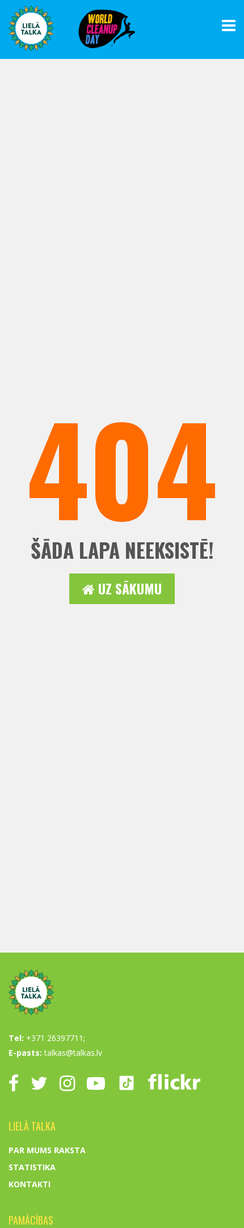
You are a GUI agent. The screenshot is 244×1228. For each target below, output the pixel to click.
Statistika (32, 1167)
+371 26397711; (55, 1037)
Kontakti (30, 1184)
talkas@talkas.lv (73, 1052)
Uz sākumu (128, 588)
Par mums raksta (47, 1150)
